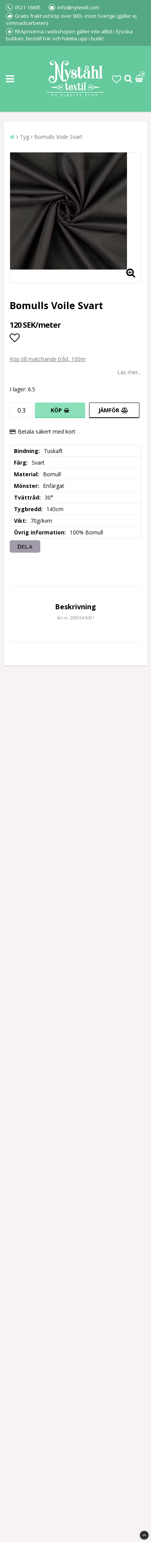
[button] (116, 79)
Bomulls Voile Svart (58, 136)
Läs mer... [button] (129, 372)
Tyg (24, 136)
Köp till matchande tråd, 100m (48, 359)
